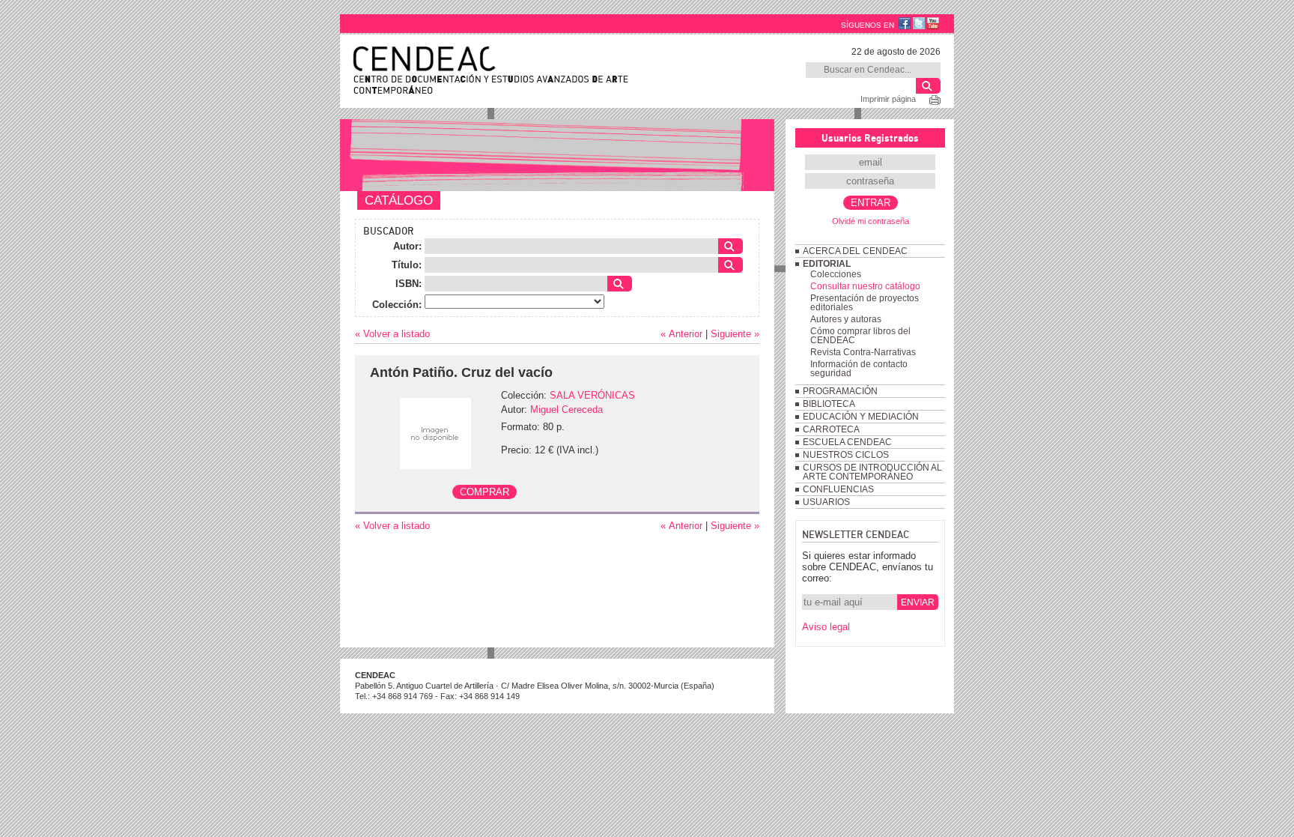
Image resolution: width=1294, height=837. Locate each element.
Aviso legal (826, 626)
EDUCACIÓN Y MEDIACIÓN (861, 416)
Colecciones (835, 274)
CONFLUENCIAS (838, 489)
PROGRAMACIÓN (840, 391)
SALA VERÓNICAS (592, 395)
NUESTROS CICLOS (846, 454)
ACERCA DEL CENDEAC (855, 251)
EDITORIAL (827, 263)
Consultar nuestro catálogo (865, 286)
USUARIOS (826, 502)
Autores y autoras (845, 319)
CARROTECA (831, 429)
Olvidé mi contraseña (870, 221)
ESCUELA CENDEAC (847, 442)
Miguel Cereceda (566, 409)
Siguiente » (735, 333)
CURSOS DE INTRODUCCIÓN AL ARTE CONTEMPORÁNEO (872, 472)
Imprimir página (888, 98)
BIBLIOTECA (829, 403)
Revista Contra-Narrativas (863, 352)
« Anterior (681, 333)
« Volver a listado (392, 333)
